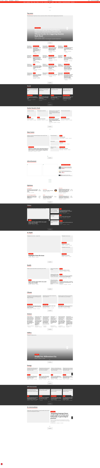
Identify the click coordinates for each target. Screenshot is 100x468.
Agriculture (28, 2)
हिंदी (2, 0)
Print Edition (11, 0)
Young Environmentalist (66, 2)
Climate (37, 2)
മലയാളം (6, 0)
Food (56, 2)
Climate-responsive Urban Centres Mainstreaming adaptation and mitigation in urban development (67, 176)
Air (40, 2)
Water (32, 2)
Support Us (17, 0)
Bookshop (59, 2)
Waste (34, 2)
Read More (50, 126)
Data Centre (46, 2)
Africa (42, 2)
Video (50, 2)
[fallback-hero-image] (30, 50)
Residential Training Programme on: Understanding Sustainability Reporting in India (67, 171)
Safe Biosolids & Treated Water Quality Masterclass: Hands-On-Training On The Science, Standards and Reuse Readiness (67, 167)
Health (24, 2)
